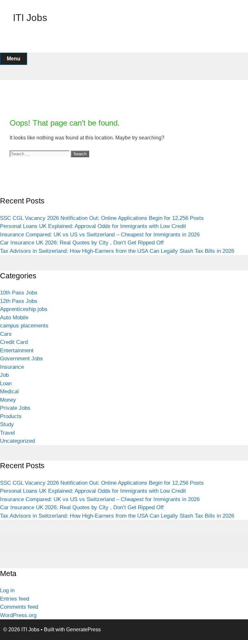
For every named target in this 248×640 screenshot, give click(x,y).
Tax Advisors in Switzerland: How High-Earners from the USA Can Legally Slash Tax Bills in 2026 (117, 251)
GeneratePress (83, 629)
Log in (7, 590)
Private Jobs (15, 408)
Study (7, 424)
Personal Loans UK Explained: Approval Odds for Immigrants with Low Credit (93, 226)
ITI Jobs (30, 17)
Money (8, 400)
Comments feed (19, 607)
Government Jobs (21, 359)
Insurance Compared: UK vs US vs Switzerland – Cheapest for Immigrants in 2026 (100, 235)
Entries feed (14, 599)
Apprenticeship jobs (23, 309)
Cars (6, 334)
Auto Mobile (14, 318)
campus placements (24, 326)
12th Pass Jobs (18, 301)
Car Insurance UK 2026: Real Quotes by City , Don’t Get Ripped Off (82, 243)
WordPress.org (18, 615)
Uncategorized (17, 441)
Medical (9, 391)
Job (4, 375)
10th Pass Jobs (18, 293)
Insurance (12, 367)
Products (11, 416)
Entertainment (17, 350)
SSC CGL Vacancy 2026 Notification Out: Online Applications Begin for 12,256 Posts (102, 218)
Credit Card (14, 342)
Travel (7, 433)
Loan (6, 383)
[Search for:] (40, 153)
